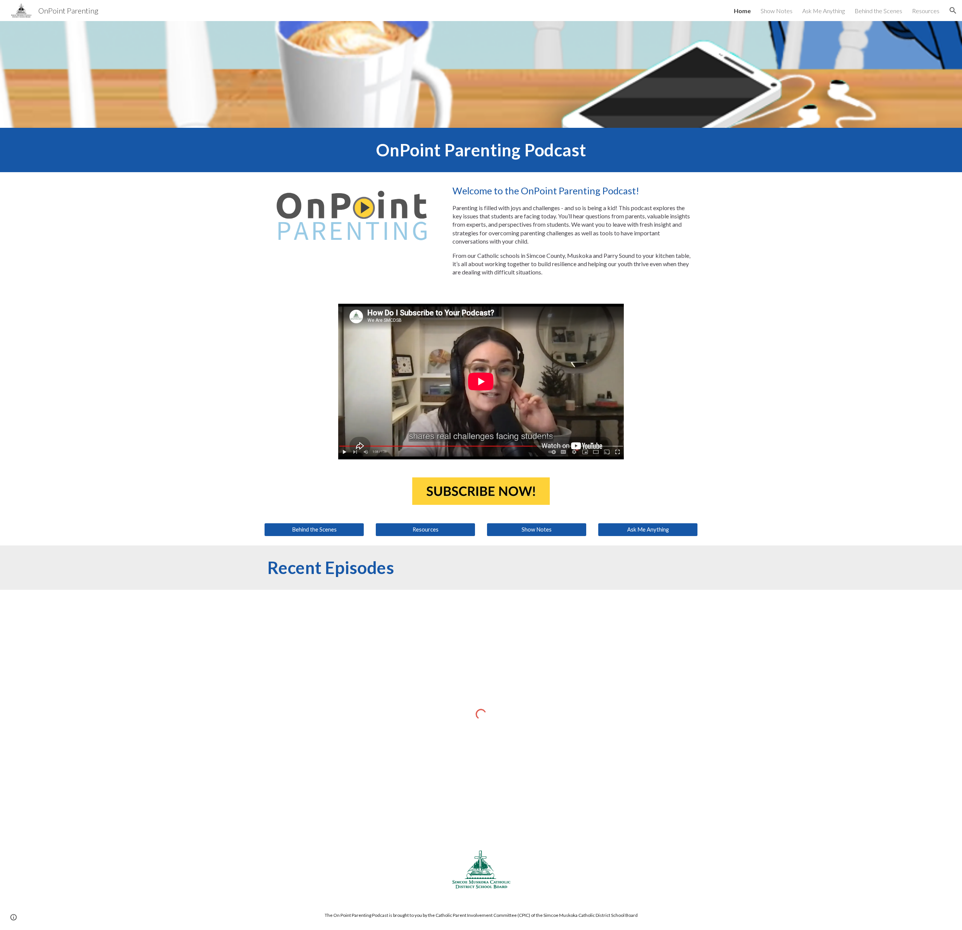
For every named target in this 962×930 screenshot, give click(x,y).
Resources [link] (925, 10)
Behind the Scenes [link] (878, 10)
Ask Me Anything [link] (823, 10)
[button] (953, 11)
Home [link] (742, 10)
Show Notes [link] (777, 10)
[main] (481, 150)
